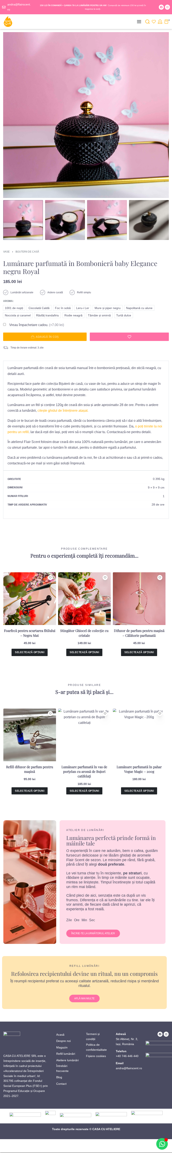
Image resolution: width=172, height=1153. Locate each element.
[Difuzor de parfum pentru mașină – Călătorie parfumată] (139, 598)
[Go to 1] (23, 220)
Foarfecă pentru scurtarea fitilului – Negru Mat (29, 632)
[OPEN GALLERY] (86, 115)
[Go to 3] (107, 220)
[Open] (153, 21)
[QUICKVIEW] (50, 584)
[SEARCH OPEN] (147, 21)
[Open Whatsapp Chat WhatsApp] (162, 1144)
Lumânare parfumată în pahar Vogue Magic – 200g (139, 769)
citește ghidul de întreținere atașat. (63, 410)
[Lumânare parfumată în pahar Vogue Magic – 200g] (139, 735)
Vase (6, 251)
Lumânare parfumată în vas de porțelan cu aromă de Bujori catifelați (84, 771)
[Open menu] (139, 21)
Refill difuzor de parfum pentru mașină (29, 769)
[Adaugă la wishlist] (129, 337)
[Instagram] (167, 7)
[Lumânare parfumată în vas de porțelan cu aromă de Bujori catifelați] (84, 735)
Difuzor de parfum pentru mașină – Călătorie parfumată (139, 632)
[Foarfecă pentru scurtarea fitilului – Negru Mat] (29, 598)
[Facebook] (161, 7)
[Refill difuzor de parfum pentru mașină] (29, 735)
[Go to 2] (65, 220)
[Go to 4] (149, 220)
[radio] (14, 308)
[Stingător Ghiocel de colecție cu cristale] (84, 598)
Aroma (8, 301)
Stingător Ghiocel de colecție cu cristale (84, 632)
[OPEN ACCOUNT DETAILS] (160, 21)
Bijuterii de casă (27, 251)
